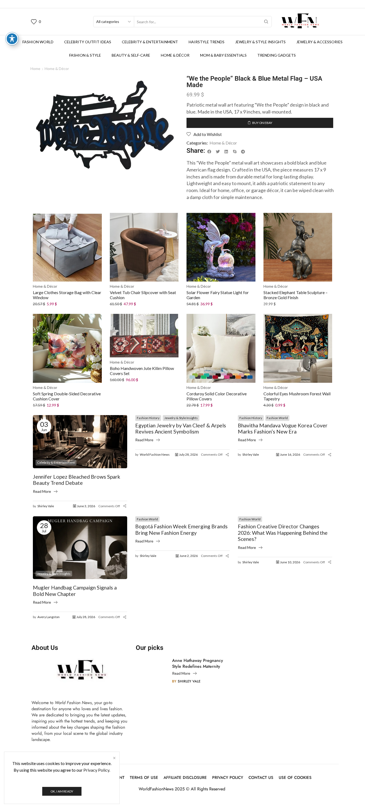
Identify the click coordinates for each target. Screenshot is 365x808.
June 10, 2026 (290, 562)
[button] (209, 151)
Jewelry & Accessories (319, 42)
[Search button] (266, 21)
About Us (45, 647)
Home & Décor (175, 55)
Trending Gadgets (276, 55)
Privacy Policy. (96, 769)
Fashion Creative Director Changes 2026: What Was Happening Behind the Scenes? (283, 532)
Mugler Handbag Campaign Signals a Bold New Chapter (75, 590)
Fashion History (148, 418)
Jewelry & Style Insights (260, 42)
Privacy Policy (227, 777)
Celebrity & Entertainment (150, 42)
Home (35, 68)
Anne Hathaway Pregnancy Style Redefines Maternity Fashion (197, 663)
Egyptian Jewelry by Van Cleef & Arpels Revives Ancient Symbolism (180, 428)
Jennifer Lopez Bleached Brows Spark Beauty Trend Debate (76, 480)
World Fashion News (155, 454)
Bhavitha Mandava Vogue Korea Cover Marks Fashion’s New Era (283, 428)
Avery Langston (48, 617)
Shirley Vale (45, 506)
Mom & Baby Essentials (223, 55)
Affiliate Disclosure (185, 777)
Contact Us (260, 777)
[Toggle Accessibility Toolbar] (12, 38)
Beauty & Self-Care (131, 55)
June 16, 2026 (290, 454)
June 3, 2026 (86, 506)
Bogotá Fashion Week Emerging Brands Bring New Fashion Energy (181, 529)
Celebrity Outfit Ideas (87, 42)
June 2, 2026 (189, 556)
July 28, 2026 (188, 454)
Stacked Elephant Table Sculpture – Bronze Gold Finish (295, 295)
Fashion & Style (85, 55)
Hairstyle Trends (206, 42)
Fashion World (37, 42)
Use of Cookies (295, 777)
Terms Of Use (144, 777)
